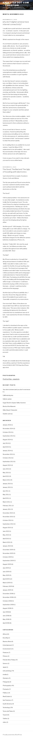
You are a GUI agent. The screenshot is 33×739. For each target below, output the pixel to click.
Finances (5, 652)
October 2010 (7, 520)
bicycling (5, 638)
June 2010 (6, 531)
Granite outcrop (8, 414)
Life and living (7, 671)
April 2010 (6, 538)
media (5, 674)
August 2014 (7, 439)
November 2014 (8, 428)
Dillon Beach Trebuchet (10, 410)
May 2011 (6, 494)
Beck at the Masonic (9, 406)
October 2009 (7, 557)
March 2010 (6, 542)
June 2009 (6, 571)
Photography (7, 685)
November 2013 (8, 454)
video (4, 722)
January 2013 (7, 483)
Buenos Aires (7, 641)
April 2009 (6, 579)
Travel (5, 715)
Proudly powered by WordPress (12, 734)
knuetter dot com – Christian (16, 4)
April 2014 (6, 447)
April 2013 (6, 476)
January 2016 (7, 425)
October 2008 (7, 601)
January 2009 (7, 590)
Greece (5, 663)
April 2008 (6, 623)
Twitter (5, 718)
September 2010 (8, 524)
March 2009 (7, 582)
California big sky (8, 395)
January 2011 (7, 509)
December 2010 (8, 513)
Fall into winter (7, 399)
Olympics (6, 678)
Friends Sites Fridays (9, 660)
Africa (4, 634)
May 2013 (6, 472)
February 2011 (7, 505)
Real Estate (6, 696)
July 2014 (6, 443)
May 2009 (6, 575)
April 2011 (6, 498)
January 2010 (7, 546)
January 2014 (7, 450)
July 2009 (6, 568)
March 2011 (6, 502)
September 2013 (8, 461)
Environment (7, 649)
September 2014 (8, 436)
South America (7, 704)
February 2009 (7, 586)
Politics (5, 693)
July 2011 (6, 491)
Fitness (5, 656)
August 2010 (7, 527)
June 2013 (6, 469)
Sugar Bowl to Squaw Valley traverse (14, 403)
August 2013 (7, 465)
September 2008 (8, 604)
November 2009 (8, 553)
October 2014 (7, 432)
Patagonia (6, 682)
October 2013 (7, 458)
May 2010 (6, 535)
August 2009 (7, 564)
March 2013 (6, 480)
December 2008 (8, 593)
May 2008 (6, 619)
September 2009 (8, 560)
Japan (4, 667)
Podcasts (6, 689)
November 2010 (8, 516)
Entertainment (7, 645)
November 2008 (8, 597)
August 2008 (7, 608)
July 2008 (6, 612)
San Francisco (7, 700)
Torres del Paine (8, 711)
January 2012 (7, 487)
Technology (6, 707)
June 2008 (6, 615)
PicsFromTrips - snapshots (11, 379)
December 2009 (8, 549)
